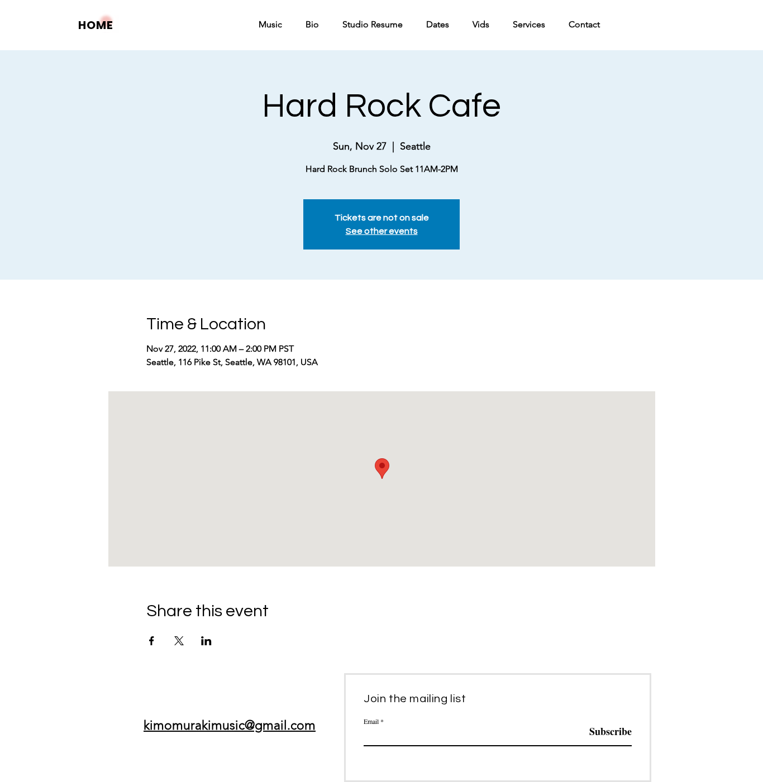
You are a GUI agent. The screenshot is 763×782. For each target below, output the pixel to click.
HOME (95, 25)
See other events (382, 231)
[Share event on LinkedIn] (206, 640)
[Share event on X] (179, 640)
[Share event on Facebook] (151, 640)
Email (371, 721)
